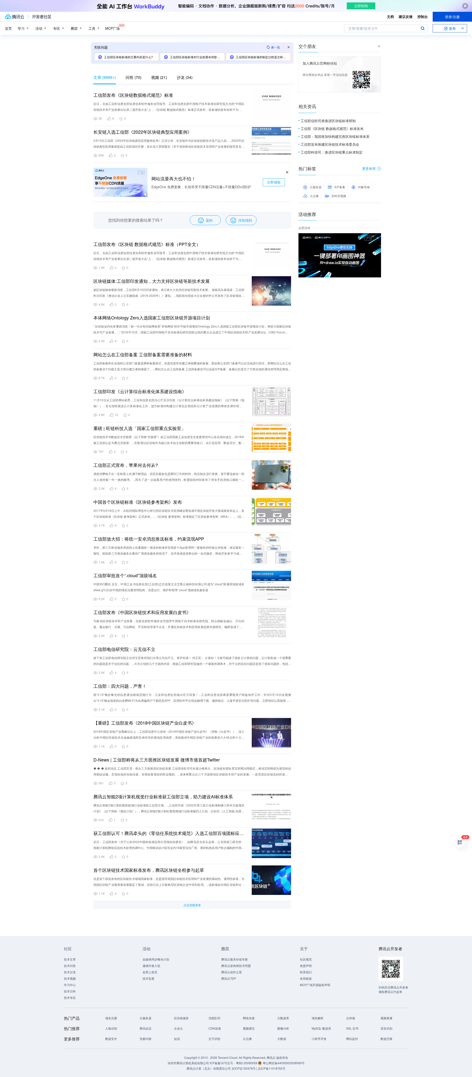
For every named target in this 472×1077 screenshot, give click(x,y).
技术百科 (70, 991)
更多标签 (369, 168)
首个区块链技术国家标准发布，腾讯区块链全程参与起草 (148, 870)
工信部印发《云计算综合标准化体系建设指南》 (139, 391)
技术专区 (70, 997)
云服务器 (316, 187)
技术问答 (70, 965)
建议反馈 (406, 16)
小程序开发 (319, 1038)
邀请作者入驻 (151, 965)
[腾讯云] (14, 16)
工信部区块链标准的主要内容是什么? (128, 57)
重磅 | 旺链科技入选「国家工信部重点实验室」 (139, 428)
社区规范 (306, 959)
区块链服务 (181, 1018)
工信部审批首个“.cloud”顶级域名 (125, 575)
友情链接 (306, 978)
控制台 (422, 16)
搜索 (423, 28)
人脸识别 (111, 1028)
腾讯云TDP (228, 978)
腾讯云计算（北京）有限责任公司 (209, 1068)
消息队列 (214, 1018)
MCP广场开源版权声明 (315, 985)
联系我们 (306, 972)
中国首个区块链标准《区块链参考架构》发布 (137, 502)
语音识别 (386, 1028)
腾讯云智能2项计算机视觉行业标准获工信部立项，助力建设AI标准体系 (163, 796)
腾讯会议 (145, 1028)
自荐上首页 (150, 972)
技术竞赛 (148, 978)
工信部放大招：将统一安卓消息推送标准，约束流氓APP (148, 538)
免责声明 (306, 965)
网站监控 (352, 1038)
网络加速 (249, 1018)
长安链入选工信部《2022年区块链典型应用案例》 (142, 132)
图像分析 (283, 1028)
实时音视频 (338, 196)
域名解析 (318, 1018)
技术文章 (70, 959)
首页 (8, 28)
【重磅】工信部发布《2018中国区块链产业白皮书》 (144, 722)
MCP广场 (112, 28)
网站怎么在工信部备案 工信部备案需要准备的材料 (142, 354)
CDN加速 (214, 1028)
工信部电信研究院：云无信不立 (124, 649)
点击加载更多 (192, 905)
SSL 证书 (352, 1028)
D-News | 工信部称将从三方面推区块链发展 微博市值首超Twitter (156, 759)
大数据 (281, 1038)
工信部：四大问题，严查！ (120, 686)
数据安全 (111, 1038)
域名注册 (111, 1018)
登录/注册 (452, 16)
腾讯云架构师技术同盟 (236, 965)
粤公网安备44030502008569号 (284, 1063)
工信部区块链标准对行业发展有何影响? (196, 57)
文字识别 (214, 1038)
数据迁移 (386, 1038)
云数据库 (283, 1018)
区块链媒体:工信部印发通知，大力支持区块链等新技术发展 (151, 281)
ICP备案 (339, 187)
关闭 (377, 238)
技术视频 (70, 978)
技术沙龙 (70, 972)
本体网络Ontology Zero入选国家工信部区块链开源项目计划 (151, 317)
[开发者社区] (41, 17)
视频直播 (386, 1018)
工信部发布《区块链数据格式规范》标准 (133, 95)
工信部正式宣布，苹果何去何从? (125, 465)
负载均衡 (145, 1038)
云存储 (350, 1018)
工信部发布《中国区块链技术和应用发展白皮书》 (142, 612)
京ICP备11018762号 (271, 1068)
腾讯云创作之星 (231, 972)
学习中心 (70, 985)
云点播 (314, 196)
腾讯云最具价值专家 (234, 959)
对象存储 (364, 187)
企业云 (178, 1028)
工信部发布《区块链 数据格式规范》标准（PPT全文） (147, 244)
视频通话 (249, 1028)
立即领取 (274, 182)
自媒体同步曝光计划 (156, 959)
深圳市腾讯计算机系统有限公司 (188, 1063)
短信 (177, 1038)
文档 (390, 16)
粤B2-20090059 (247, 1063)
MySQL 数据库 (321, 1028)
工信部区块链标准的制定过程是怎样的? (262, 57)
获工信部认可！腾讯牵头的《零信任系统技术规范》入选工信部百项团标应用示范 (168, 833)
